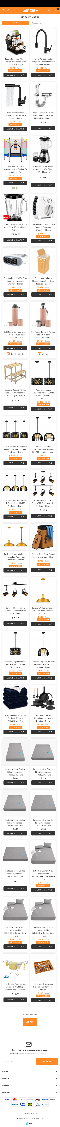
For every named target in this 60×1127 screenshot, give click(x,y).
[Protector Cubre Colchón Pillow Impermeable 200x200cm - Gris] (43, 803)
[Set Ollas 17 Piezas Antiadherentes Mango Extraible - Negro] (43, 698)
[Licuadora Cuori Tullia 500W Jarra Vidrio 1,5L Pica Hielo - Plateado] (15, 207)
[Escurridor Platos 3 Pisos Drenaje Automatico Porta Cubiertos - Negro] (15, 41)
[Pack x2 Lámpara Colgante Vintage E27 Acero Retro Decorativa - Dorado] (15, 537)
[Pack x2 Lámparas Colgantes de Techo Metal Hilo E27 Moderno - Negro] (43, 429)
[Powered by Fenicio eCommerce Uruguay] (30, 1123)
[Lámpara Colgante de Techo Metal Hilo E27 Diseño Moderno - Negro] (43, 644)
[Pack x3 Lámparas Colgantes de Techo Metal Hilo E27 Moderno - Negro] (15, 483)
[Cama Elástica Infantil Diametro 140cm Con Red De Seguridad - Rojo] (17, 188)
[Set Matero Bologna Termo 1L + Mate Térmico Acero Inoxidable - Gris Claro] (22, 353)
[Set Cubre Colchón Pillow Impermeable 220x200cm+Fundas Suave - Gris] (43, 910)
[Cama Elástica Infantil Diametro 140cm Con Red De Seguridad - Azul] (15, 149)
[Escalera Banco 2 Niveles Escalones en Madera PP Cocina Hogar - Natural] (15, 373)
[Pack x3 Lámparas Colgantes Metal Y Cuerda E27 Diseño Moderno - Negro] (15, 429)
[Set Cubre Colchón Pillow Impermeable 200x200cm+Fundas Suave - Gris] (15, 910)
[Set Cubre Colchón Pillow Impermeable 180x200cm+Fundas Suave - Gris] (43, 853)
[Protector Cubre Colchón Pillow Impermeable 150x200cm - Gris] (43, 752)
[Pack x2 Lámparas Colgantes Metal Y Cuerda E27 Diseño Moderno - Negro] (43, 373)
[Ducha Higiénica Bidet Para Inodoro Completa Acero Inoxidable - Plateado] (43, 95)
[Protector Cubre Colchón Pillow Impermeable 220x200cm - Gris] (15, 853)
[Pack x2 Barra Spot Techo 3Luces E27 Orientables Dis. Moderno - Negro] (43, 483)
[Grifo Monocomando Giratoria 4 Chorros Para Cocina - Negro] (15, 95)
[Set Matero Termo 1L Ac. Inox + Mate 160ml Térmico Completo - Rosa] (43, 315)
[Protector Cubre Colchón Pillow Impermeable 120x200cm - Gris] (15, 752)
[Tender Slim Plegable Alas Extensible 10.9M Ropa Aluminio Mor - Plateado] (15, 967)
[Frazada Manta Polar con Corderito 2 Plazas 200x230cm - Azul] (15, 698)
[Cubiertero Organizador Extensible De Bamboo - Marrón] (43, 967)
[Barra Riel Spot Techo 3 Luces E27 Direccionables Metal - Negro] (15, 590)
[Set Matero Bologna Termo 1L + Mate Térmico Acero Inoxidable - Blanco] (15, 353)
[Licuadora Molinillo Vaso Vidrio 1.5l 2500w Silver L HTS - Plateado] (43, 149)
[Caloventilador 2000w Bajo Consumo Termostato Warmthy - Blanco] (43, 207)
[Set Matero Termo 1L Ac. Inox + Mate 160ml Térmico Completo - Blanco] (43, 353)
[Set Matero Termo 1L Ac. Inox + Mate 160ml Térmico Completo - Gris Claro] (46, 353)
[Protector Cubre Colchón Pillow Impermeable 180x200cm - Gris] (15, 803)
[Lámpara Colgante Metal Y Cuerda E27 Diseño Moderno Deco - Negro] (15, 644)
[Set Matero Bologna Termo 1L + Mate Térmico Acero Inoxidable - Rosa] (15, 315)
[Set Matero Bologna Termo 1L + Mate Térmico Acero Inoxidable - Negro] (11, 353)
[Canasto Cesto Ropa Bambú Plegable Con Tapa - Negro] (43, 537)
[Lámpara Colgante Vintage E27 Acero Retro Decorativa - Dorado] (43, 590)
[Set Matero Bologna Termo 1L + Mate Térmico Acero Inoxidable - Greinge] (19, 353)
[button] (49, 10)
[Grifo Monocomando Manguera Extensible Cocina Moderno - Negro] (43, 41)
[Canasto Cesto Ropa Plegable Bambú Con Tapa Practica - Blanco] (43, 261)
